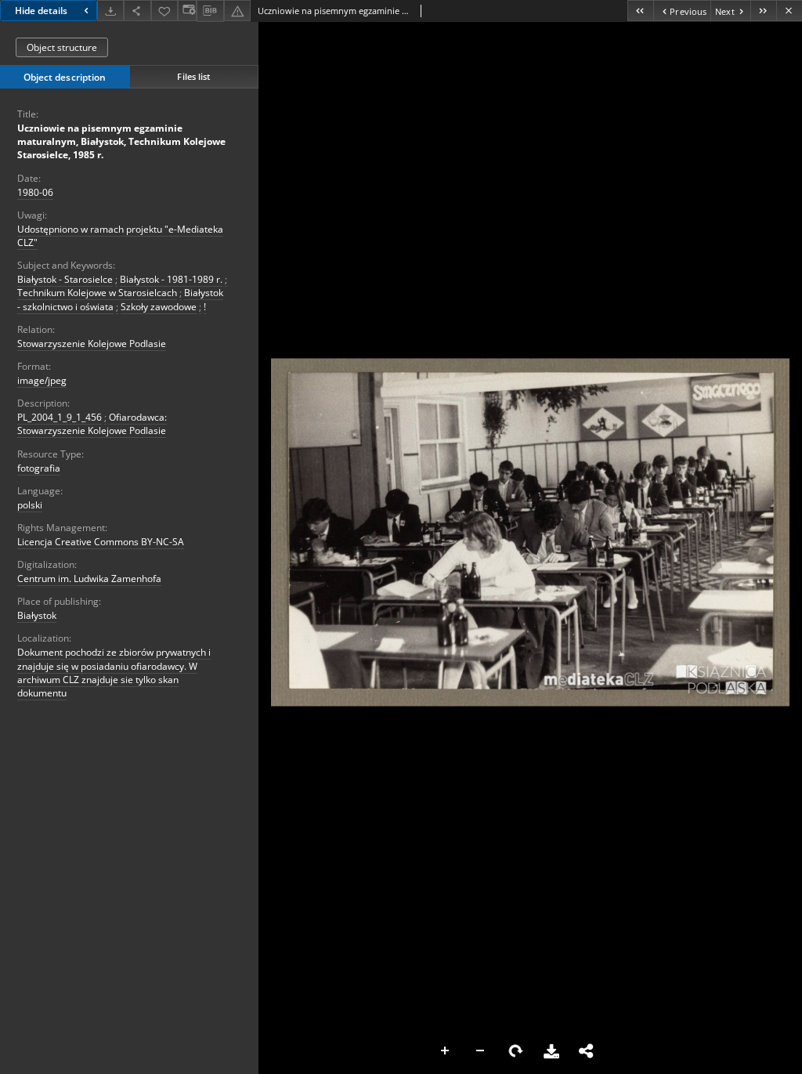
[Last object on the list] (763, 10)
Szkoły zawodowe (159, 306)
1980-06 (35, 192)
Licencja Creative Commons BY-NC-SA (100, 541)
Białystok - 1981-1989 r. (171, 279)
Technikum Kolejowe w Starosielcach (97, 292)
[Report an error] (237, 10)
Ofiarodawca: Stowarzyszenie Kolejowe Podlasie (92, 423)
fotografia (38, 468)
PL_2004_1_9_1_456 (59, 417)
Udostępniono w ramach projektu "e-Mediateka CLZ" (120, 235)
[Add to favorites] (164, 10)
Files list (193, 76)
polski (29, 505)
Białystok (36, 615)
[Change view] (187, 10)
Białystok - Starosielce (65, 279)
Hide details (41, 10)
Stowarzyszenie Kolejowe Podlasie (91, 343)
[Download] (110, 10)
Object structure (62, 47)
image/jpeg (42, 380)
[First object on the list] (640, 10)
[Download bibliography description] (210, 11)
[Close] (789, 10)
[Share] (137, 10)
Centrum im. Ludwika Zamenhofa (89, 578)
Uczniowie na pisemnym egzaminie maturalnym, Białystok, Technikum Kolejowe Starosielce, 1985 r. (121, 141)
